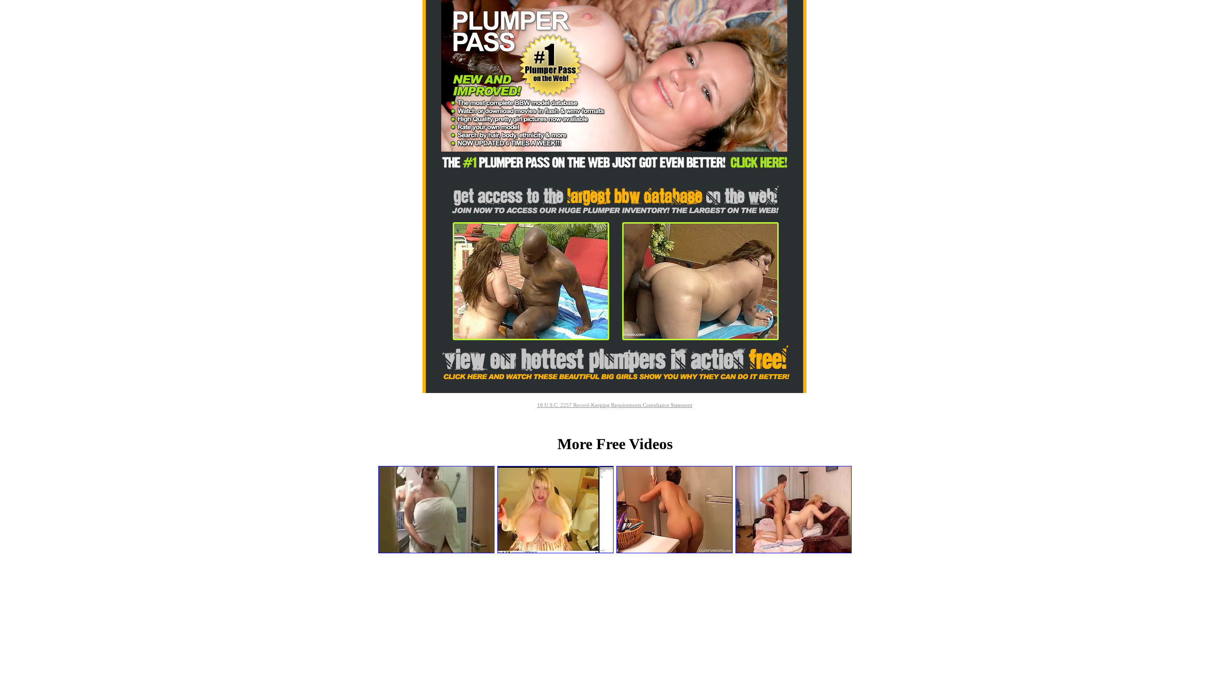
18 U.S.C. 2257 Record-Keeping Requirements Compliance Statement (614, 405)
